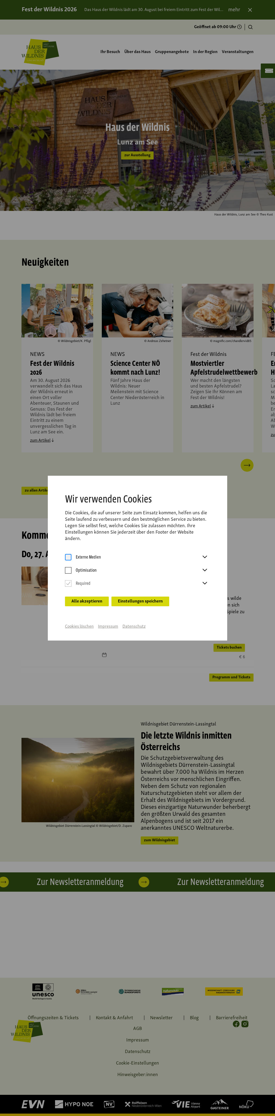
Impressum (108, 626)
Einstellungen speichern (140, 601)
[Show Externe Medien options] (204, 557)
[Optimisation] (68, 570)
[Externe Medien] (68, 557)
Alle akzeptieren (86, 601)
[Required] (68, 583)
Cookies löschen (79, 626)
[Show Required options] (204, 583)
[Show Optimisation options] (204, 570)
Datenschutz (134, 626)
